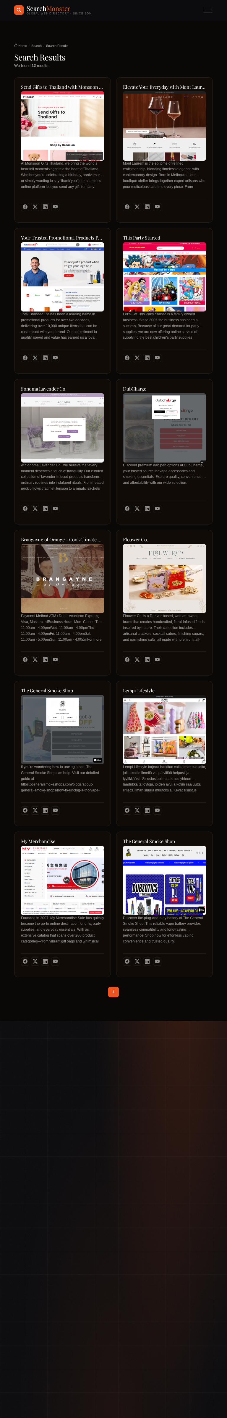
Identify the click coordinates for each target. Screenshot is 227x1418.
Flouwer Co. (135, 539)
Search (36, 45)
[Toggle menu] (207, 10)
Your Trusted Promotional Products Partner (62, 238)
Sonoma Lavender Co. (43, 389)
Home (22, 45)
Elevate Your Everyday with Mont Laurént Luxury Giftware (164, 87)
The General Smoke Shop (47, 691)
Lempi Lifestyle (138, 691)
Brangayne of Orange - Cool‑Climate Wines (62, 539)
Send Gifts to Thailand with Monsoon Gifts (62, 87)
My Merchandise (38, 841)
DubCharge (134, 389)
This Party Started (141, 238)
